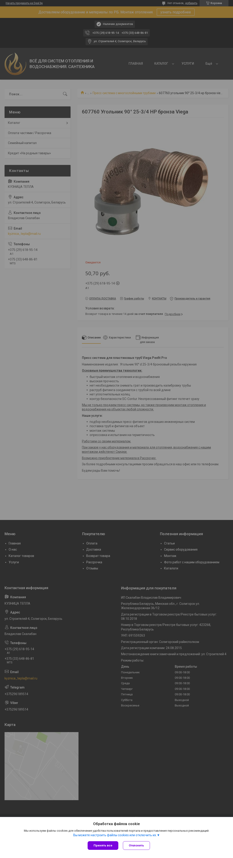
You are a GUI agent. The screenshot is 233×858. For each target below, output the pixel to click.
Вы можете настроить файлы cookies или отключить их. (115, 835)
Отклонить (136, 845)
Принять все (103, 845)
